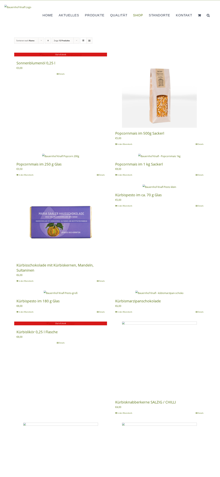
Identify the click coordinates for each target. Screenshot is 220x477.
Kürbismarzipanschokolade (138, 300)
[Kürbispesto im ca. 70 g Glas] (159, 187)
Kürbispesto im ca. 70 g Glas (138, 194)
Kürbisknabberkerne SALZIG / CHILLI (145, 402)
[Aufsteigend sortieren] (48, 41)
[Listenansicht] (89, 41)
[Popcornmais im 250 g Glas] (60, 156)
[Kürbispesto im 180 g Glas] (60, 293)
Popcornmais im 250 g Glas (39, 164)
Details (62, 74)
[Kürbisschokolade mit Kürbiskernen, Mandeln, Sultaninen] (60, 222)
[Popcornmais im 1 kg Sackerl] (159, 156)
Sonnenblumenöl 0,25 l (35, 62)
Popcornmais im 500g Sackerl (139, 133)
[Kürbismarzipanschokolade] (159, 293)
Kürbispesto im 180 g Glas (38, 300)
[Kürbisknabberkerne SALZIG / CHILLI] (159, 359)
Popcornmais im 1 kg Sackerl (139, 164)
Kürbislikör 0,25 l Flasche (37, 331)
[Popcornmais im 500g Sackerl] (159, 90)
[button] (208, 15)
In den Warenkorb (124, 144)
